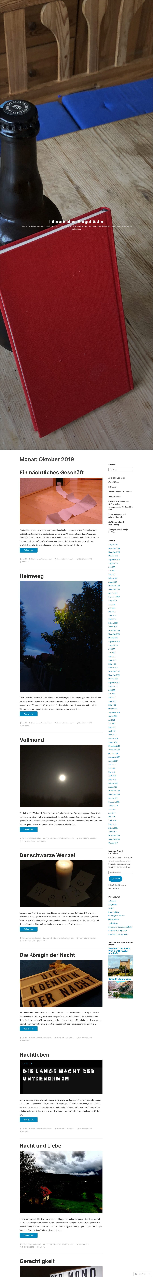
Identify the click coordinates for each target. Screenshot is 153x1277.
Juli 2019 (111, 809)
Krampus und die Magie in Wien (118, 531)
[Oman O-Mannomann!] (121, 998)
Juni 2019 (111, 813)
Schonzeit (112, 486)
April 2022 (112, 701)
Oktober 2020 (113, 753)
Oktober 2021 (113, 708)
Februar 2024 (113, 623)
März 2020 (112, 779)
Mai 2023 (111, 656)
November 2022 (114, 675)
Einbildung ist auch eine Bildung (116, 523)
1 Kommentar (83, 1244)
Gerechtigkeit (37, 1261)
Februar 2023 (113, 667)
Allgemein (49, 838)
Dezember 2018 (114, 835)
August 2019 (113, 805)
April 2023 (112, 660)
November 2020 (114, 749)
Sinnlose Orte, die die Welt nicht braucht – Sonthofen (119, 951)
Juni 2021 (111, 723)
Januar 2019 (112, 831)
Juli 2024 (111, 604)
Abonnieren (115, 878)
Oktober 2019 (113, 798)
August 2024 (113, 600)
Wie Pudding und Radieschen (120, 491)
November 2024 (114, 589)
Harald (24, 559)
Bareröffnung (114, 481)
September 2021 (114, 712)
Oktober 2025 (113, 556)
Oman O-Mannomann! (119, 979)
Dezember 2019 (114, 790)
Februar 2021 (113, 738)
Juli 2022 (111, 690)
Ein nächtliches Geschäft (52, 472)
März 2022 (112, 705)
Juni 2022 (111, 693)
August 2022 (113, 686)
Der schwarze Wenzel (47, 855)
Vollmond (32, 739)
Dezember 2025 (114, 548)
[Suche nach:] (120, 469)
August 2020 (113, 761)
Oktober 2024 (113, 593)
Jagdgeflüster (113, 923)
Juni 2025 (111, 570)
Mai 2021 (111, 727)
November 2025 (114, 552)
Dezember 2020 (114, 746)
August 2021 (113, 716)
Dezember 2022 (114, 671)
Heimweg (32, 576)
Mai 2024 (111, 611)
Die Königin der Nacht (47, 955)
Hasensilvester (114, 496)
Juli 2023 (111, 649)
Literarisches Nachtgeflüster (41, 559)
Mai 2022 (111, 697)
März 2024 (112, 619)
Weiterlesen (26, 551)
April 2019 (112, 820)
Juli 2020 (111, 764)
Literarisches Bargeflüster (76, 221)
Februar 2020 (113, 783)
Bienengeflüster (114, 912)
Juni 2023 (111, 652)
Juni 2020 (111, 768)
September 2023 (114, 641)
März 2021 (112, 734)
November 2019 (114, 794)
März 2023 (112, 664)
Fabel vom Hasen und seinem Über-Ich (117, 515)
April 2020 (112, 775)
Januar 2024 (112, 626)
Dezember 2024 (114, 585)
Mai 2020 (111, 772)
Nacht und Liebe (40, 1145)
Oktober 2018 (113, 843)
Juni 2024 (111, 608)
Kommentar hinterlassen (65, 559)
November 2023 (114, 634)
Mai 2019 (111, 816)
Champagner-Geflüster (116, 915)
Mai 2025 (111, 574)
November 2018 (114, 839)
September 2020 (114, 757)
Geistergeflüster (114, 919)
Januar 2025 (112, 582)
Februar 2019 (113, 828)
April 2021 (112, 731)
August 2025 (113, 563)
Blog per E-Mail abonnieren (115, 852)
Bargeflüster (112, 904)
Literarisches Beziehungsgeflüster (120, 927)
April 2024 (112, 615)
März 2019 (112, 824)
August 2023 (113, 645)
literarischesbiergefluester (31, 838)
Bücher (111, 908)
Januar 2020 (112, 787)
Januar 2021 (112, 742)
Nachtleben (34, 1054)
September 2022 (114, 682)
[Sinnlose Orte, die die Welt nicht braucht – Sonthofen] (121, 976)
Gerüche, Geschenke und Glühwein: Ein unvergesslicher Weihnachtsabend (120, 505)
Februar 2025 (113, 578)
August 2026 (113, 544)
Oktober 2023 (113, 638)
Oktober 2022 (113, 679)
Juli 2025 (111, 567)
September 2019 (114, 802)
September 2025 (114, 559)
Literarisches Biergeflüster (117, 930)
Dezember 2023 (114, 630)
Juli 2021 (111, 720)
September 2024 (114, 597)
